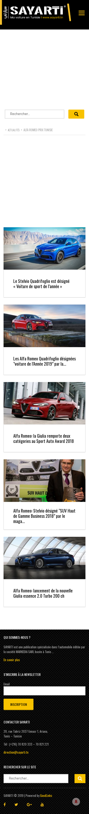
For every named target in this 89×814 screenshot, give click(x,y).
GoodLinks (46, 795)
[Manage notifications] (76, 801)
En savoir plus (12, 659)
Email (7, 684)
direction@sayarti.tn (16, 752)
